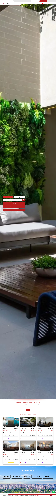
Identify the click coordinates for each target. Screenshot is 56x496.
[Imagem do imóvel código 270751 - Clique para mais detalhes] (45, 446)
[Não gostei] (16, 428)
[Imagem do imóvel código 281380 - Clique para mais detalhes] (28, 446)
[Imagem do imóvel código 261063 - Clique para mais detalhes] (11, 446)
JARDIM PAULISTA (40, 452)
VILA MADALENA (23, 428)
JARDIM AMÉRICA (23, 452)
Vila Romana (47, 480)
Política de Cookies (36, 495)
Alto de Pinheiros (16, 476)
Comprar (8, 197)
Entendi (52, 495)
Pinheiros (18, 480)
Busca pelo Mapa (14, 209)
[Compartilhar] (14, 428)
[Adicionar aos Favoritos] (17, 428)
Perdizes (8, 480)
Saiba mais (28, 410)
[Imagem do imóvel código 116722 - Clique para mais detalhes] (28, 422)
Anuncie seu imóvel (35, 1)
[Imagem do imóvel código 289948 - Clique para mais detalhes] (11, 422)
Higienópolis (27, 476)
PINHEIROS (5, 452)
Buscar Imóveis (43, 1)
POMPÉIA (5, 428)
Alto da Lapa (6, 476)
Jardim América (37, 476)
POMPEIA (39, 428)
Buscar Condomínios (13, 206)
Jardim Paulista (48, 476)
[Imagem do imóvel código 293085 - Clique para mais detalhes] (45, 422)
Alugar (19, 197)
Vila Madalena (36, 480)
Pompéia (26, 480)
